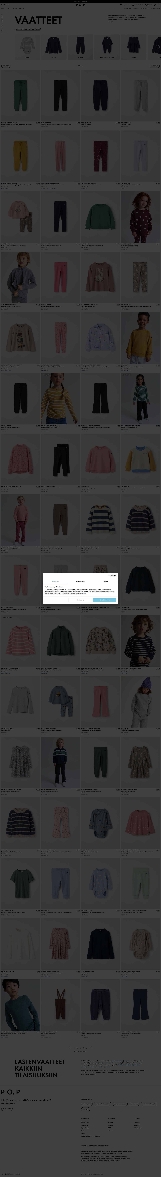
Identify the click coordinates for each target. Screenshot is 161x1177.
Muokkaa (79, 600)
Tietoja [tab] (106, 581)
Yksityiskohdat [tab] (80, 581)
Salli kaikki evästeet (104, 600)
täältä (111, 591)
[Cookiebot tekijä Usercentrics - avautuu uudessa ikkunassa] (109, 576)
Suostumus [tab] (55, 581)
